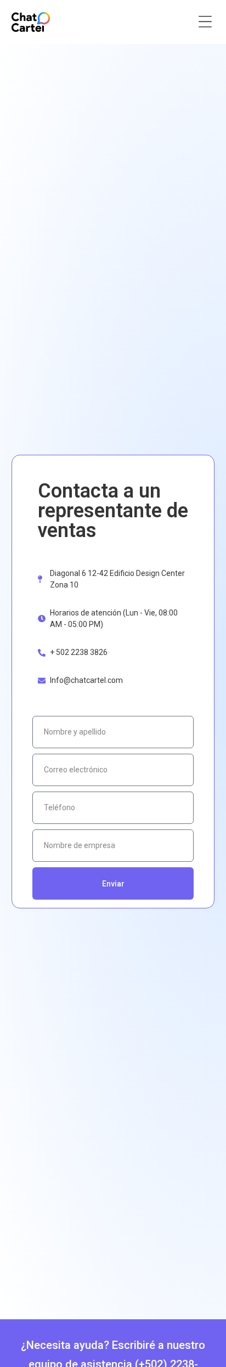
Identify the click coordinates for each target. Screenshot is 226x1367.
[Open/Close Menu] (204, 22)
